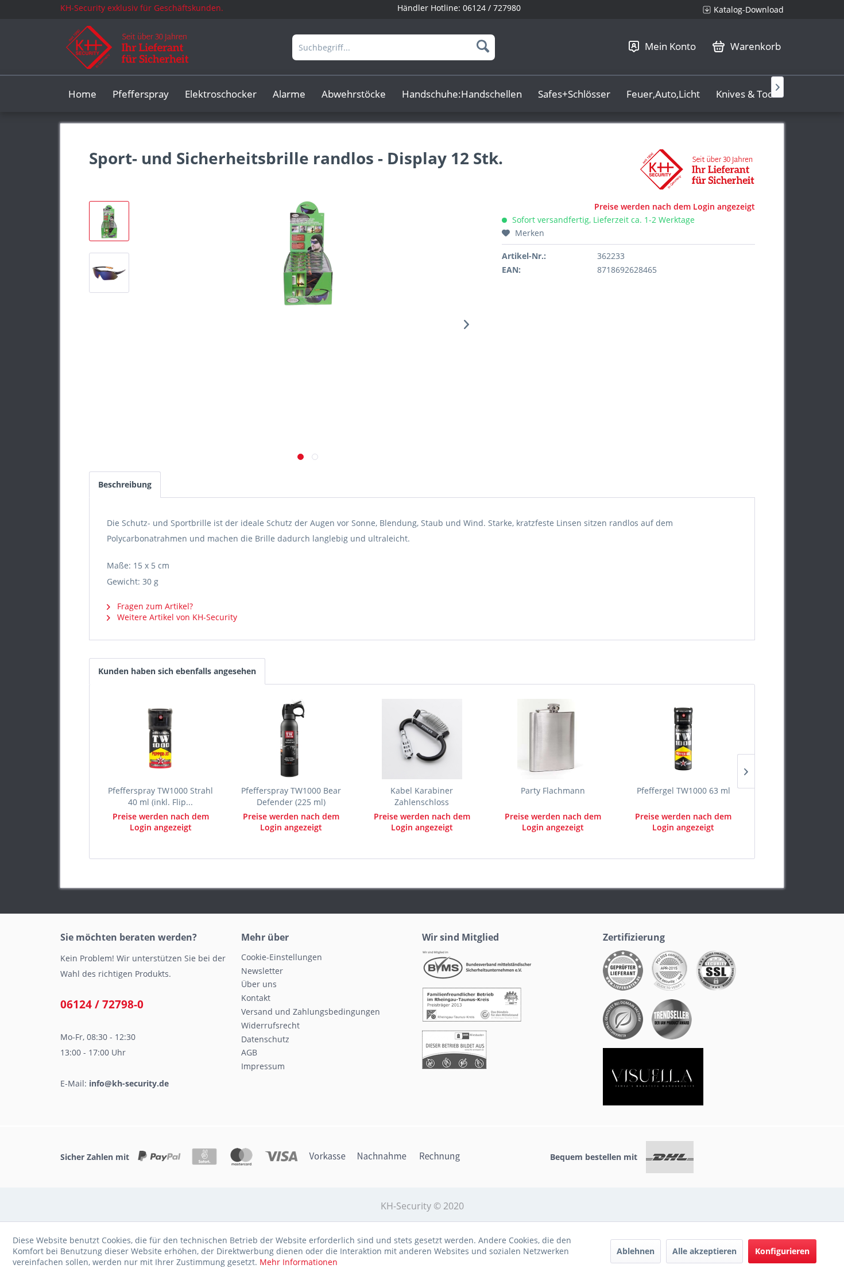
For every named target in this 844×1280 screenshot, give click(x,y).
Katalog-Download (749, 9)
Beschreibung (125, 484)
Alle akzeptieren (704, 1251)
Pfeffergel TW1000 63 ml (683, 790)
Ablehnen (636, 1251)
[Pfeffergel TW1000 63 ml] (683, 739)
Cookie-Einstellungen (281, 957)
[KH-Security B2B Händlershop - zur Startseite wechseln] (127, 47)
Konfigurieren (782, 1251)
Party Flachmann (553, 790)
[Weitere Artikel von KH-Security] (697, 169)
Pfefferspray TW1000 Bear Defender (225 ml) (291, 796)
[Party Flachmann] (553, 739)
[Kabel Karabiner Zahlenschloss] (422, 739)
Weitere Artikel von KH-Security (176, 617)
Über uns (259, 984)
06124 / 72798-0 (102, 1004)
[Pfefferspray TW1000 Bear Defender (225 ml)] (292, 739)
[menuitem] (739, 9)
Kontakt (255, 997)
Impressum (263, 1066)
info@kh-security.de (129, 1083)
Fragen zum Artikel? (154, 606)
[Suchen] (483, 45)
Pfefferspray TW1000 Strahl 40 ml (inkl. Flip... (160, 796)
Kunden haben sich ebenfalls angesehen (177, 671)
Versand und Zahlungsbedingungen (310, 1011)
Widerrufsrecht (270, 1025)
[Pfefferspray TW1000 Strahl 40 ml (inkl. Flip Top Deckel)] (161, 739)
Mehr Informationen (299, 1261)
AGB (249, 1052)
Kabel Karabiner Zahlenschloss (421, 796)
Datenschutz (265, 1039)
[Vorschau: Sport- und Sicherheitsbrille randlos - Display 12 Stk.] (109, 221)
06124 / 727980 (492, 7)
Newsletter (262, 970)
